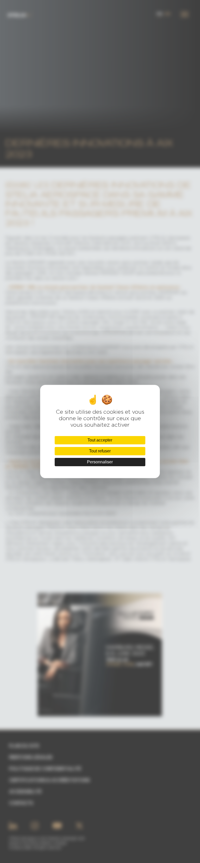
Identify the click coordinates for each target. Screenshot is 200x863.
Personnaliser (100, 462)
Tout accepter (100, 440)
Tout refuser (100, 451)
